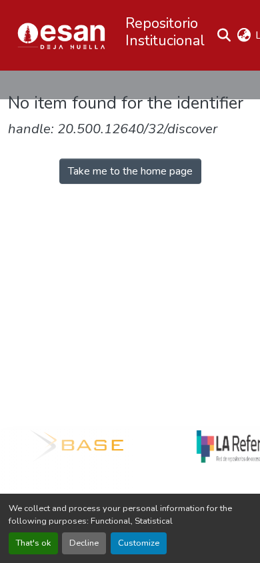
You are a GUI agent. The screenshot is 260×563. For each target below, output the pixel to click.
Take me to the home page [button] (130, 171)
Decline (84, 543)
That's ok (33, 543)
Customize (138, 543)
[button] (61, 35)
